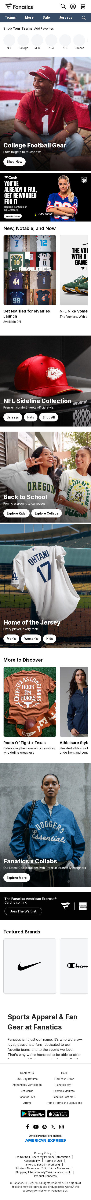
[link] (45, 114)
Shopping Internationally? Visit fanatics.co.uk (43, 1172)
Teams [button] (10, 17)
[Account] (73, 6)
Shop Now (14, 161)
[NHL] (65, 40)
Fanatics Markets (64, 1091)
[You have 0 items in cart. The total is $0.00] (83, 6)
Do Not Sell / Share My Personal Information (43, 1157)
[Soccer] (79, 40)
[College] (23, 40)
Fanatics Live (27, 1096)
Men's (11, 638)
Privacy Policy (43, 1153)
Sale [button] (46, 17)
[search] (63, 6)
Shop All (49, 417)
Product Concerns (45, 1176)
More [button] (29, 17)
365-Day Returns (27, 1078)
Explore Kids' (16, 513)
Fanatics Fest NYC (64, 1096)
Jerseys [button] (65, 17)
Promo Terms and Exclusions (64, 1102)
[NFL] (9, 40)
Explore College (46, 513)
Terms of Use (53, 1160)
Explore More (17, 877)
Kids (49, 638)
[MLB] (37, 40)
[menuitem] (10, 17)
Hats (30, 417)
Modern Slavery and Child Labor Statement (43, 1168)
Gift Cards (27, 1091)
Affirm (27, 1102)
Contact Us (27, 1073)
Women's (31, 638)
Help (64, 1073)
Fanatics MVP (64, 1084)
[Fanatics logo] (19, 6)
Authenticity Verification (27, 1084)
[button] (84, 17)
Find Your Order (64, 1078)
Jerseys (13, 417)
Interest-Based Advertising (43, 1164)
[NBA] (51, 40)
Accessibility (32, 1160)
